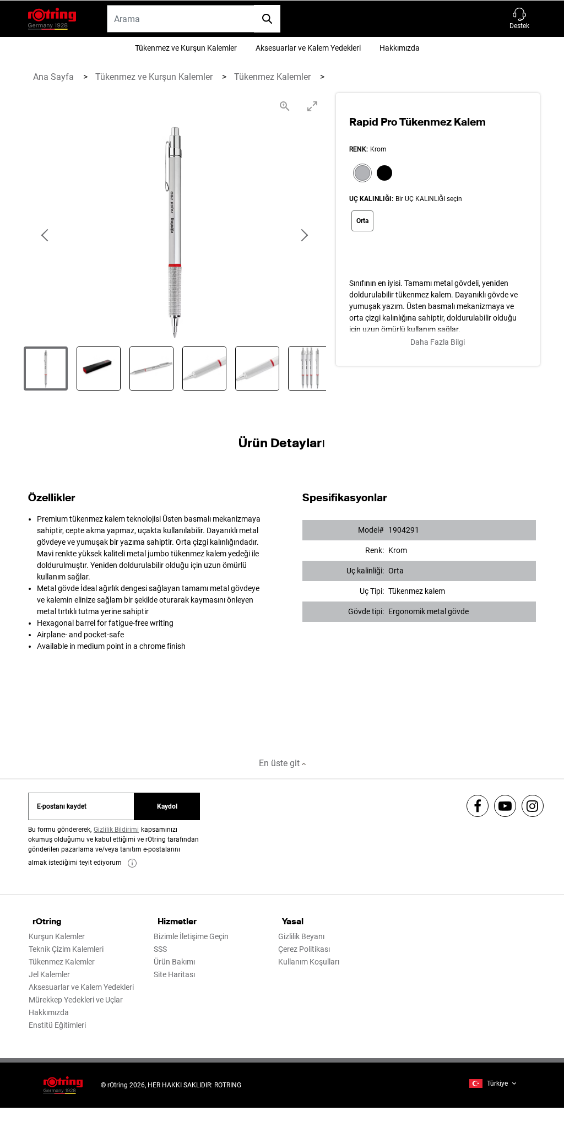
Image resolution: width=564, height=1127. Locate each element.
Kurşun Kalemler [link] (57, 936)
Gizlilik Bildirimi (116, 829)
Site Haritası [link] (174, 974)
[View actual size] (285, 106)
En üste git (280, 763)
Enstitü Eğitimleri (57, 1025)
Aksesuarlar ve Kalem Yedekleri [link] (81, 987)
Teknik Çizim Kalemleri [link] (66, 949)
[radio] (360, 174)
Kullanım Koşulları (308, 961)
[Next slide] (304, 236)
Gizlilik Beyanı (301, 936)
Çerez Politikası (304, 949)
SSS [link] (160, 949)
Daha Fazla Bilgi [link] (437, 342)
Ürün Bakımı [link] (174, 961)
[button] (519, 19)
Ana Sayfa (54, 77)
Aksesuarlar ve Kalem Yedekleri (308, 48)
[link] (132, 863)
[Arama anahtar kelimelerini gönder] (267, 18)
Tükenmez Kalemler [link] (62, 961)
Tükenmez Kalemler (273, 77)
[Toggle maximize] (312, 106)
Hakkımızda (399, 48)
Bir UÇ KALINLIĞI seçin (428, 199)
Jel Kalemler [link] (49, 974)
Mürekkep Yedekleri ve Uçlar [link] (76, 999)
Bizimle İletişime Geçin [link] (191, 936)
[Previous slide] (46, 236)
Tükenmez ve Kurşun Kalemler (186, 48)
